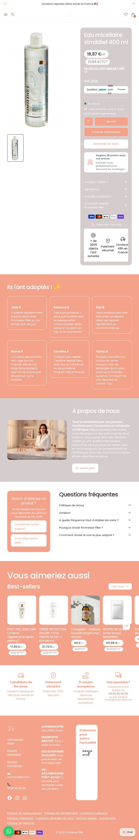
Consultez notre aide (26, 540)
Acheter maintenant (106, 132)
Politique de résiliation (20, 823)
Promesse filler (74, 832)
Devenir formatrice (14, 764)
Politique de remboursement (24, 813)
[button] (15, 148)
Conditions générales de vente (55, 818)
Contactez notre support (26, 526)
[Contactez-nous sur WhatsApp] (9, 831)
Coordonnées (107, 818)
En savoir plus (85, 468)
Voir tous (120, 587)
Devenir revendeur (14, 752)
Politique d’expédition (20, 818)
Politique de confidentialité (61, 813)
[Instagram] (17, 798)
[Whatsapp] (24, 798)
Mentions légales (86, 818)
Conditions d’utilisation (94, 813)
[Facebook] (9, 798)
